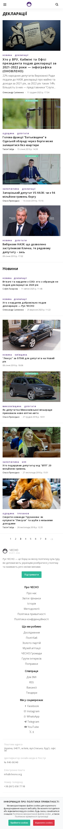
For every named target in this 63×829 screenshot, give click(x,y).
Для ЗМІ (31, 677)
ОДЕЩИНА (8, 133)
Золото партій (31, 643)
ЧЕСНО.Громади (31, 653)
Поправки (31, 664)
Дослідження (31, 632)
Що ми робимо (31, 626)
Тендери (31, 692)
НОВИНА (7, 55)
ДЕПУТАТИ (23, 133)
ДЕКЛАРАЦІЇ (22, 55)
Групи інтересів (32, 658)
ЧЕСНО (13, 550)
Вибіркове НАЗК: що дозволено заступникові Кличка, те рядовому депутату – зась (27, 248)
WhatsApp (32, 716)
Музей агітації (32, 648)
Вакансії (31, 687)
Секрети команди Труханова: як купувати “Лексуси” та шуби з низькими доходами (28, 520)
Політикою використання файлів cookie (32, 814)
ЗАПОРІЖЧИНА (11, 189)
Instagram (32, 711)
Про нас (31, 593)
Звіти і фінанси (31, 598)
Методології (31, 609)
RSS (31, 682)
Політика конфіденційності (31, 619)
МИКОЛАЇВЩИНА (12, 406)
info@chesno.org (13, 774)
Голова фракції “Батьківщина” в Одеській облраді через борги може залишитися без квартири (28, 141)
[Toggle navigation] (5, 4)
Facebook (33, 706)
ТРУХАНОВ (23, 513)
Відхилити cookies (43, 822)
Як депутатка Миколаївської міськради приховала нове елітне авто (27, 411)
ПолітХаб (31, 638)
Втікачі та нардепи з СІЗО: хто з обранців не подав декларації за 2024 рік (30, 283)
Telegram (33, 721)
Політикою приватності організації (31, 816)
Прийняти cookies (19, 822)
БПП (24, 462)
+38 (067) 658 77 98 (14, 786)
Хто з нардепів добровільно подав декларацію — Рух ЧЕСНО (24, 304)
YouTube (33, 727)
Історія (31, 603)
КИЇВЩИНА (21, 355)
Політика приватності (31, 614)
